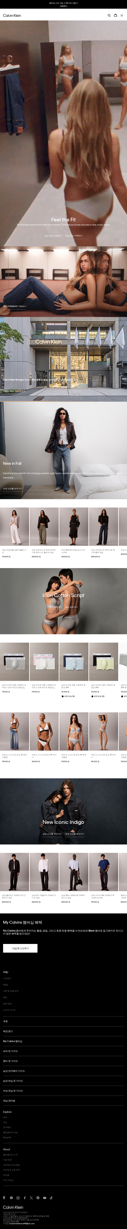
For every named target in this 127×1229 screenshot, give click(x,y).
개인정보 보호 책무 (11, 1169)
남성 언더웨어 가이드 (14, 1070)
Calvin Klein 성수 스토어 (14, 391)
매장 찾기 (8, 1031)
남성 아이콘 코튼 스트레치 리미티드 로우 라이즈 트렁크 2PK (14, 687)
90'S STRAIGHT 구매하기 (14, 306)
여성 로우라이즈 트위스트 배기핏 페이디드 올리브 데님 (43, 551)
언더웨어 (7, 1127)
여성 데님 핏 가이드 (13, 1090)
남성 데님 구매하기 (53, 235)
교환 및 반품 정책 (11, 990)
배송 (5, 997)
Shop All (7, 1137)
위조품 (6, 1175)
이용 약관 (7, 1159)
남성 (5, 1117)
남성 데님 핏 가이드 (13, 1080)
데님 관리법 (9, 1100)
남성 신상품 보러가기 (52, 833)
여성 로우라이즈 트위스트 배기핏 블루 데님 (103, 551)
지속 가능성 (8, 1180)
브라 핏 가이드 (10, 1051)
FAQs (5, 984)
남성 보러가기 (71, 607)
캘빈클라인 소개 (10, 1154)
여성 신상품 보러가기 (12, 488)
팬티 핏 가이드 (10, 1060)
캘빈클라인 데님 (10, 1132)
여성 (5, 1122)
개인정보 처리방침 (11, 1164)
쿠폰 (5, 1021)
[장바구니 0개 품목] (115, 15)
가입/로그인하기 (20, 948)
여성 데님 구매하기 (73, 235)
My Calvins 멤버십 (12, 1041)
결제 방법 (7, 1003)
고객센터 (7, 978)
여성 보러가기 (55, 607)
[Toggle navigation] (122, 15)
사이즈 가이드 (9, 1010)
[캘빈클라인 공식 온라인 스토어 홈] (12, 15)
